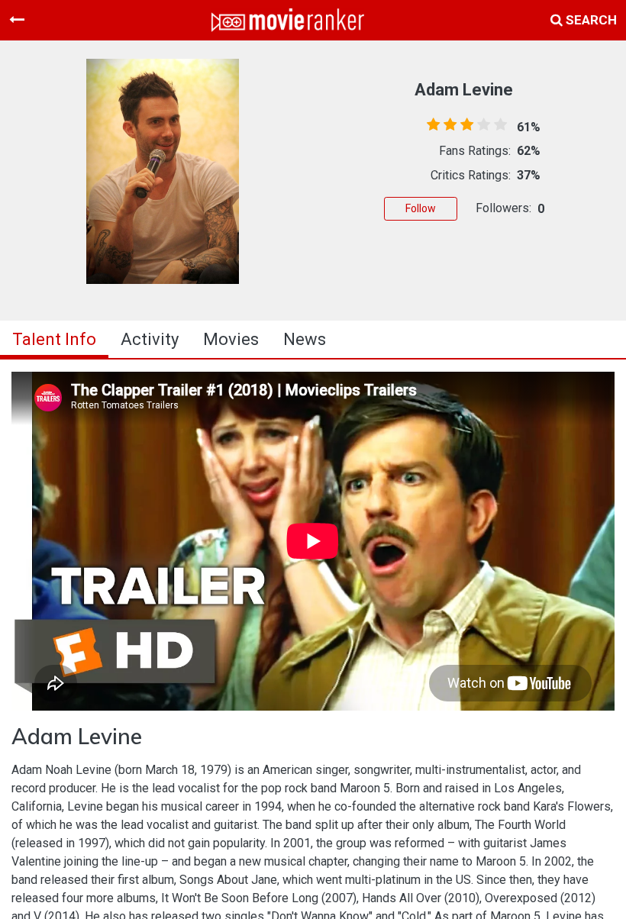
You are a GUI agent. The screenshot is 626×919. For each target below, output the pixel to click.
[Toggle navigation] (17, 20)
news (304, 339)
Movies (231, 339)
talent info (54, 339)
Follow (420, 208)
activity (150, 339)
